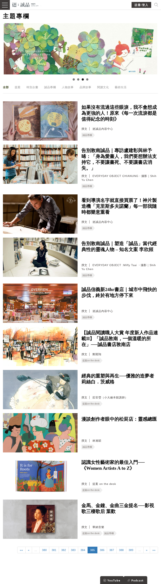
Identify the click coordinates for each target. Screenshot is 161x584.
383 (73, 550)
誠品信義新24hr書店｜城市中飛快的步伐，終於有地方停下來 (119, 292)
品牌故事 (85, 87)
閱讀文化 (103, 87)
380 (44, 550)
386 (102, 550)
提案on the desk (91, 360)
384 (82, 550)
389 (131, 550)
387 (111, 550)
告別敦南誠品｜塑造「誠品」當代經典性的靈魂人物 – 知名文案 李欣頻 (119, 246)
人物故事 (68, 87)
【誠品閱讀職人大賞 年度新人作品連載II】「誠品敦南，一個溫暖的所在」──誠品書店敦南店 (119, 338)
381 (54, 550)
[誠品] (25, 4)
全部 (6, 87)
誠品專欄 (50, 87)
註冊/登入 (141, 5)
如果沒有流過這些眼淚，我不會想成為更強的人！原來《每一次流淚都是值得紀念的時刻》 (119, 113)
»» (154, 550)
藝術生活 (121, 87)
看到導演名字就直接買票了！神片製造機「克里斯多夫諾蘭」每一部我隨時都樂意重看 (119, 206)
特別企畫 (32, 87)
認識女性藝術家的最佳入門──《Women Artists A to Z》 (113, 465)
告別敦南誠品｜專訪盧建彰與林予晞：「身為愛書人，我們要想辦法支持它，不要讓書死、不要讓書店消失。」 (119, 159)
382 (63, 550)
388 (121, 550)
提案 (18, 87)
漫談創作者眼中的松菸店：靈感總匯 (119, 419)
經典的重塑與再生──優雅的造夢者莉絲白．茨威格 (117, 378)
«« (21, 550)
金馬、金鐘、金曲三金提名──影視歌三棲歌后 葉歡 (117, 508)
